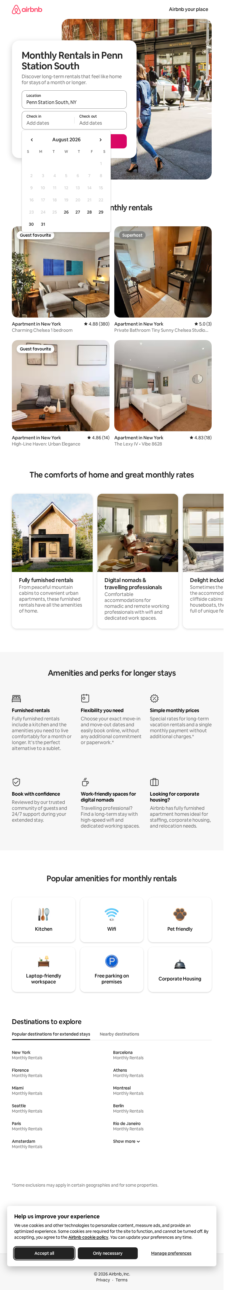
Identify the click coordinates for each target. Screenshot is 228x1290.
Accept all (44, 1253)
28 (89, 212)
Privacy (103, 1280)
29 (101, 212)
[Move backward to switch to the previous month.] (32, 140)
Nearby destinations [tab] (119, 1034)
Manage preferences (171, 1253)
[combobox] (74, 102)
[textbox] (47, 122)
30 (31, 224)
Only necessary (108, 1253)
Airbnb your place (188, 9)
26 (66, 212)
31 (43, 224)
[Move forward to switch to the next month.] (100, 140)
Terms (121, 1280)
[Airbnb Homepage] (27, 9)
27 (77, 212)
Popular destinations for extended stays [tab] (51, 1034)
